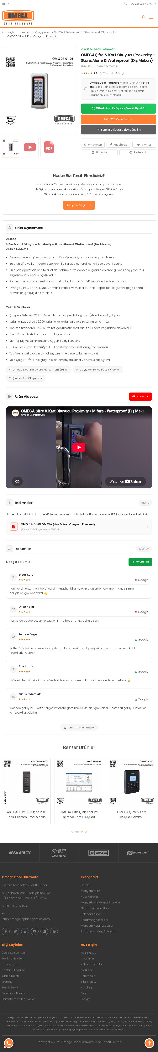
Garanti (7, 982)
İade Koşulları (11, 964)
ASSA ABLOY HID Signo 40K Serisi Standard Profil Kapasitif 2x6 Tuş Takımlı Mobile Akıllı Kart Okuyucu (131, 766)
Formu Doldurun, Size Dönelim (120, 130)
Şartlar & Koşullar (13, 970)
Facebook (120, 145)
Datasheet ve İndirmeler (18, 999)
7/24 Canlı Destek (121, 119)
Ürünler (25, 32)
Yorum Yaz (142, 561)
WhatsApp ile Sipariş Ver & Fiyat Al (120, 108)
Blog (84, 993)
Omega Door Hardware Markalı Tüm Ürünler (41, 369)
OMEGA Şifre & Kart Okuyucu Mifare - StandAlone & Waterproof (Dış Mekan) (79, 814)
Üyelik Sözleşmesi (13, 953)
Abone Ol (143, 396)
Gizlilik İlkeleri (10, 976)
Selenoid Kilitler (91, 914)
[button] (143, 17)
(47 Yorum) (106, 73)
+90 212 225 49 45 (140, 4)
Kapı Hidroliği (89, 897)
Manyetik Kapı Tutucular (97, 926)
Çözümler (87, 958)
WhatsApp (95, 145)
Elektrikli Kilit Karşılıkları (95, 908)
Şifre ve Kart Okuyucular (100, 32)
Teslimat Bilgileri (13, 958)
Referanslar (88, 976)
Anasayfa (8, 32)
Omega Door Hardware (99, 49)
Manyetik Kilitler (91, 891)
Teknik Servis (10, 987)
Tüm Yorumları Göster (81, 727)
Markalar (87, 970)
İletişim (85, 999)
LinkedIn (101, 152)
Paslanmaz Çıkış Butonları (98, 931)
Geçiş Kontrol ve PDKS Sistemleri (57, 32)
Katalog (86, 987)
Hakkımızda (89, 953)
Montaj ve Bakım (13, 993)
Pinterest (140, 152)
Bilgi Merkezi (89, 982)
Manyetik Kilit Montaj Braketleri (101, 902)
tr (3, 4)
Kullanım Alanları (92, 964)
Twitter (146, 145)
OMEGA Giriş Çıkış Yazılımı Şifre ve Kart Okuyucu (26, 814)
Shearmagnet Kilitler (94, 920)
